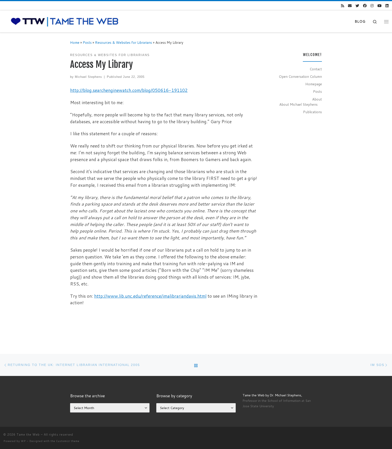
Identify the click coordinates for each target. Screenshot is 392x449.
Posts (87, 42)
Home (74, 42)
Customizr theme (67, 441)
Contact (316, 68)
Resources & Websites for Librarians (123, 42)
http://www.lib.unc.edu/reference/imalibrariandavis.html (150, 296)
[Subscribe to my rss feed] (342, 6)
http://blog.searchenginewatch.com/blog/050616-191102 (129, 90)
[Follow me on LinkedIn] (387, 6)
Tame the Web (28, 434)
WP (23, 441)
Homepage (313, 83)
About (317, 99)
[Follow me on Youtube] (379, 6)
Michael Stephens (88, 77)
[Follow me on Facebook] (365, 6)
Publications (312, 111)
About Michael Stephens (298, 104)
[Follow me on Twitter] (357, 6)
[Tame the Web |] (64, 21)
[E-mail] (350, 6)
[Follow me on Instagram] (372, 6)
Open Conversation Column (300, 76)
